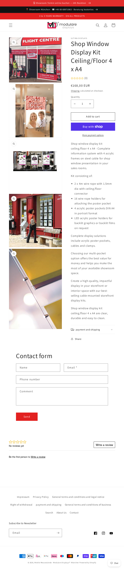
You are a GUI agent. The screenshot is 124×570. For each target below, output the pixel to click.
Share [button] (78, 338)
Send (27, 416)
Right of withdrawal (21, 504)
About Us (61, 512)
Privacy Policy (41, 496)
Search (49, 512)
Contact (74, 512)
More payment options (93, 135)
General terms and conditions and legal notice (78, 496)
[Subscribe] (58, 533)
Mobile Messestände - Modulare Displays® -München (56, 562)
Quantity (75, 96)
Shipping (75, 90)
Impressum (23, 496)
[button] (11, 25)
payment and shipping (48, 504)
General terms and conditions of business (88, 504)
